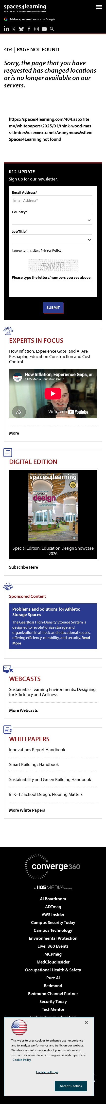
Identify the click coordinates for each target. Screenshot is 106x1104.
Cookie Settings (47, 1072)
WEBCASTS (25, 678)
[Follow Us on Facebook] (29, 28)
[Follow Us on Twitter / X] (14, 29)
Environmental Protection (53, 938)
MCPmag (53, 954)
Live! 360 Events (53, 946)
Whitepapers (29, 738)
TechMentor (53, 1009)
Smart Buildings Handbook (34, 764)
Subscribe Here (23, 567)
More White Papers (27, 810)
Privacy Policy (51, 250)
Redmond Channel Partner (53, 993)
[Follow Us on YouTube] (44, 29)
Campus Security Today (53, 922)
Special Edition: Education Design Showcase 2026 (53, 550)
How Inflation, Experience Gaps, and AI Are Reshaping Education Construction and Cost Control (49, 356)
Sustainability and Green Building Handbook (50, 779)
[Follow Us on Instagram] (36, 29)
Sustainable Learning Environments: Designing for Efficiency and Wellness (52, 692)
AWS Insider (53, 914)
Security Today (53, 1001)
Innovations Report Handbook (37, 749)
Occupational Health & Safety (53, 970)
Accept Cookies (71, 1086)
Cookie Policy (22, 1060)
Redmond (53, 985)
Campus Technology (53, 930)
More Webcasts (23, 710)
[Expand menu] (99, 8)
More (14, 433)
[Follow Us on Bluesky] (21, 28)
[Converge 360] (53, 866)
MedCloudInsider (53, 962)
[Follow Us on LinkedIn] (6, 28)
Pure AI (53, 978)
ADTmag (53, 906)
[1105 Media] (53, 887)
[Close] (86, 1022)
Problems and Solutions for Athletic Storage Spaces (46, 611)
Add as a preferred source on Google (32, 19)
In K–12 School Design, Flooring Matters (46, 794)
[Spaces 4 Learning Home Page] (25, 8)
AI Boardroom (53, 899)
